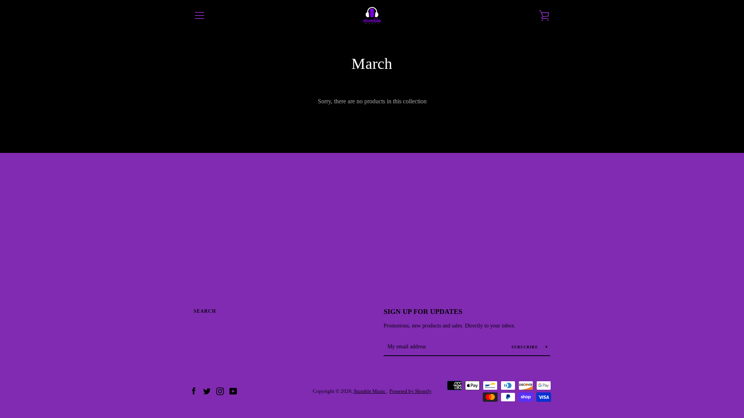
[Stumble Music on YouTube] (233, 390)
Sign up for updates (423, 311)
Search (205, 311)
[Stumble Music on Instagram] (220, 390)
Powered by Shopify (410, 391)
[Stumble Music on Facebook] (194, 390)
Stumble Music (370, 391)
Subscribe (526, 347)
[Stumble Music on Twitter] (207, 390)
